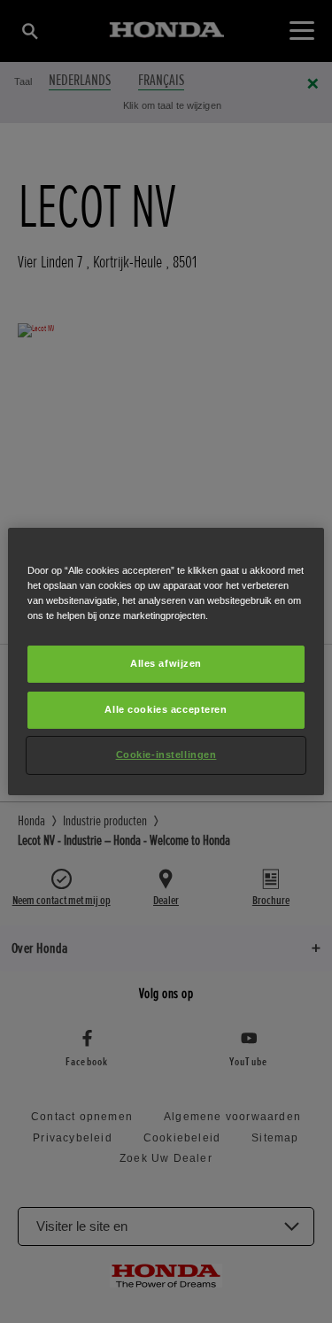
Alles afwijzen (166, 663)
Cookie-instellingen (166, 754)
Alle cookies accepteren (165, 709)
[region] (165, 661)
